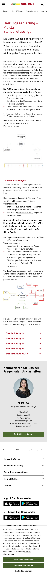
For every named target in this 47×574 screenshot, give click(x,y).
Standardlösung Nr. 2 (16, 338)
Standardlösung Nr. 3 (16, 343)
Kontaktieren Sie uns (23, 434)
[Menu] (3, 4)
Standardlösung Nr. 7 (16, 348)
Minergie (11, 103)
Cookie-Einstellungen (23, 571)
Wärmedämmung (25, 212)
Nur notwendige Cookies (23, 565)
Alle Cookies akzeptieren (23, 559)
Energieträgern (15, 240)
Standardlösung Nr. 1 (16, 333)
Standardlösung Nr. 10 (17, 353)
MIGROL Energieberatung (15, 124)
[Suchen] (42, 4)
